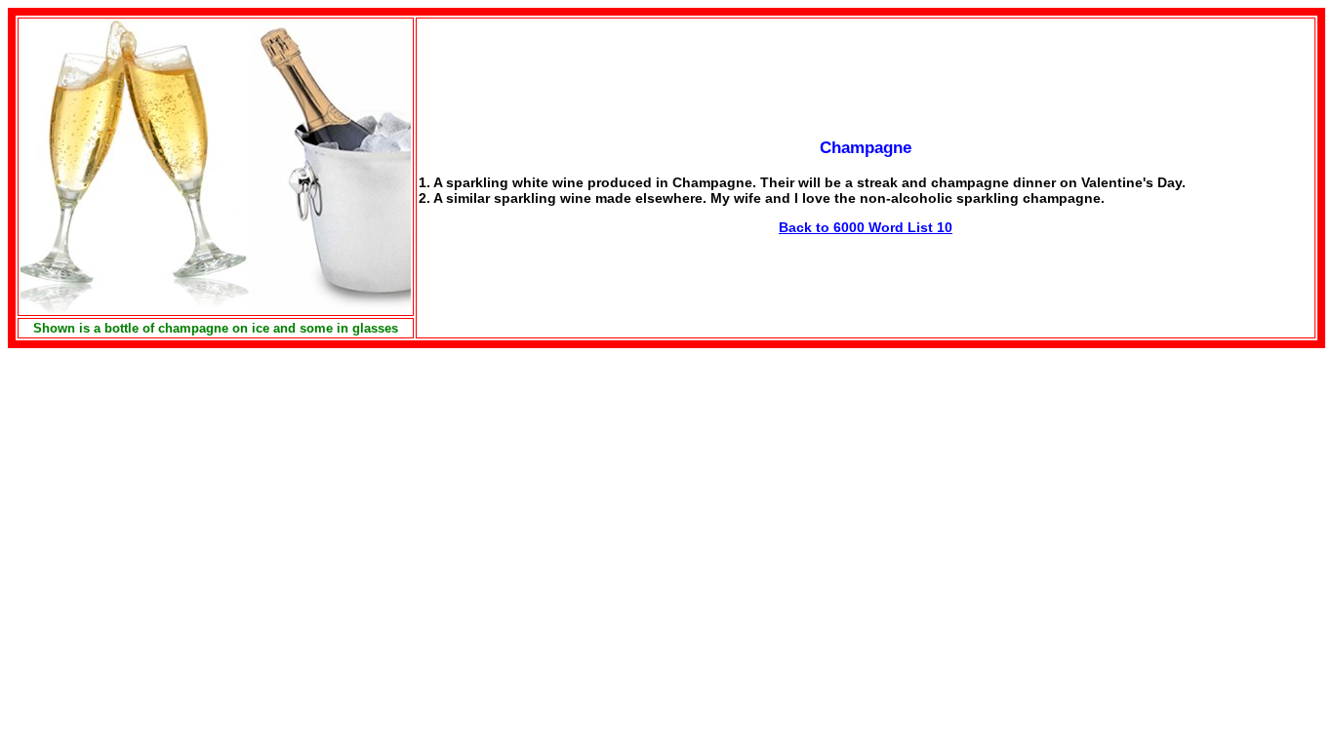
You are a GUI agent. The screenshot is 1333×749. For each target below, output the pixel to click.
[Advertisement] (172, 484)
